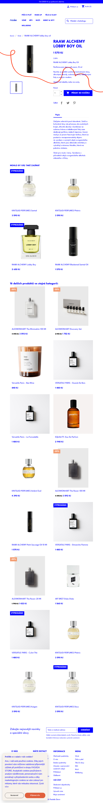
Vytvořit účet (58, 791)
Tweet (68, 103)
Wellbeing (26, 25)
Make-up (38, 15)
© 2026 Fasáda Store (51, 799)
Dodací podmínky (59, 763)
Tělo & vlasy (51, 15)
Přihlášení (57, 772)
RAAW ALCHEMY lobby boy (24, 265)
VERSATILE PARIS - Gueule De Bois (70, 383)
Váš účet (57, 780)
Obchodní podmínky (61, 756)
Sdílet (61, 103)
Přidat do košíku (78, 92)
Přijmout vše (35, 795)
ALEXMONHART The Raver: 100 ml (70, 491)
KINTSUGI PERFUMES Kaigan (24, 707)
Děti (31, 20)
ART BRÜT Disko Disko (64, 599)
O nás (55, 759)
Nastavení (14, 795)
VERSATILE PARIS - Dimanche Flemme (71, 545)
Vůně (24, 20)
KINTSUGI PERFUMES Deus (67, 707)
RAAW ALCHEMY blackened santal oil (71, 265)
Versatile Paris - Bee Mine (23, 383)
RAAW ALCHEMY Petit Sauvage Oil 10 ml (29, 545)
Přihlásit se (57, 788)
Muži (38, 20)
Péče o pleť (27, 15)
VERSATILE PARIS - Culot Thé (24, 653)
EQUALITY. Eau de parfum (66, 437)
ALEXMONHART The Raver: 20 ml (26, 599)
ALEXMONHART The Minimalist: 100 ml (29, 329)
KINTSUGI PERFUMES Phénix (68, 211)
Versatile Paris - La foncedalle (25, 437)
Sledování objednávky (61, 785)
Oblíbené (56, 775)
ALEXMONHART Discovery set (68, 329)
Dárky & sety (48, 20)
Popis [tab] (57, 115)
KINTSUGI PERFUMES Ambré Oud (26, 491)
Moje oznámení (59, 794)
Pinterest (74, 103)
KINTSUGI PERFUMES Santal (24, 211)
